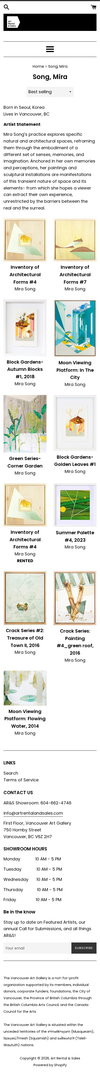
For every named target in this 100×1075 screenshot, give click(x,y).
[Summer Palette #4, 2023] (75, 505)
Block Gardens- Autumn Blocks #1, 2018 (25, 369)
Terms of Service (21, 780)
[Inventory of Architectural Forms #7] (75, 240)
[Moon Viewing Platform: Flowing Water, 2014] (25, 687)
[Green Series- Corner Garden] (25, 424)
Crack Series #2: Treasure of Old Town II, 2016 (25, 637)
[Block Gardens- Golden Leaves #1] (75, 423)
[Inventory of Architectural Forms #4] (25, 240)
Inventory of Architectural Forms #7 (75, 274)
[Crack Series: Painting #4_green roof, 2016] (75, 598)
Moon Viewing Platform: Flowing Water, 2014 (25, 718)
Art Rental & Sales (65, 1058)
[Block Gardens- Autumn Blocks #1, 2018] (25, 327)
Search (10, 773)
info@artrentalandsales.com (33, 813)
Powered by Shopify (50, 1065)
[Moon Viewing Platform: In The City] (75, 328)
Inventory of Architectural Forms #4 (25, 274)
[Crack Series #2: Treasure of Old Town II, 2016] (25, 598)
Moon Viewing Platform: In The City (75, 370)
